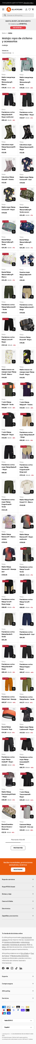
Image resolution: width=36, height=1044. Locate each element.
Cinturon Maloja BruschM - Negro (26, 338)
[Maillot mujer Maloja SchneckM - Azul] (27, 164)
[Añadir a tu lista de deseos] (14, 59)
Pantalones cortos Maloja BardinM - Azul (27, 633)
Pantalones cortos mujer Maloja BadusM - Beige (27, 434)
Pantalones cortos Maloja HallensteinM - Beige (27, 307)
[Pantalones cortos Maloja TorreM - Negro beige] (9, 586)
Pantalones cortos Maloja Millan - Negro (27, 113)
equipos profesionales (12, 942)
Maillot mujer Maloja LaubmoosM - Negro (27, 728)
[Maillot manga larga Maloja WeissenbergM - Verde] (27, 64)
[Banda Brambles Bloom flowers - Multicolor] (9, 811)
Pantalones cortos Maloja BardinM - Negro (8, 666)
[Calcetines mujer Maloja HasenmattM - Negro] (27, 132)
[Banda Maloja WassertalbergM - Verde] (9, 227)
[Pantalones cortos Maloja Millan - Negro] (27, 99)
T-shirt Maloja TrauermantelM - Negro (25, 794)
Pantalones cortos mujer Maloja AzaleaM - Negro (8, 759)
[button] (33, 9)
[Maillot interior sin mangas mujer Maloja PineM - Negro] (27, 357)
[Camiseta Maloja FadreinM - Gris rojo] (27, 811)
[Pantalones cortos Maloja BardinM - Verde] (9, 619)
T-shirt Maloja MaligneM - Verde (8, 403)
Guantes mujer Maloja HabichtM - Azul (26, 274)
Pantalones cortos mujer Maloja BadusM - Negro (9, 467)
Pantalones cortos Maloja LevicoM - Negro (8, 339)
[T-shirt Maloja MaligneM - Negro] (9, 419)
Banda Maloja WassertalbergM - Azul (26, 242)
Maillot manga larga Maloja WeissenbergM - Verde (26, 80)
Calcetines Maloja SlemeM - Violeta (8, 178)
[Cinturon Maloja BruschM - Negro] (27, 324)
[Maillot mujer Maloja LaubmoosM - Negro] (27, 714)
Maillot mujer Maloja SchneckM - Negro (8, 208)
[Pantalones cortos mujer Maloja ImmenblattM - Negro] (27, 744)
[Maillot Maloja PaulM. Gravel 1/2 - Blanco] (27, 487)
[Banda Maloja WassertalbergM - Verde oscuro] (27, 194)
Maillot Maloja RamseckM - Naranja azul (9, 569)
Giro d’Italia (24, 953)
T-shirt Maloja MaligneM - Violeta (26, 403)
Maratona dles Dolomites (19, 956)
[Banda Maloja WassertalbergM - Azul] (27, 227)
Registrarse (18, 869)
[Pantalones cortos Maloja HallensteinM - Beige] (27, 292)
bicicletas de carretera (18, 944)
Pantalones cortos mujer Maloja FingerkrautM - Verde (8, 503)
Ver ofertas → (18, 28)
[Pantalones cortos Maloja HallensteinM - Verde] (9, 292)
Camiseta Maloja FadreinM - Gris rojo (26, 825)
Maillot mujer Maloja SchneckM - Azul (26, 178)
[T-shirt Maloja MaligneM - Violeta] (27, 389)
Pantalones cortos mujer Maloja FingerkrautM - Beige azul (26, 468)
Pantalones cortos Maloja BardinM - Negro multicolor (8, 114)
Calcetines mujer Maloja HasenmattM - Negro (27, 147)
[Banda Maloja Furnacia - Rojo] (9, 714)
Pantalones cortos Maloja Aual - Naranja (9, 698)
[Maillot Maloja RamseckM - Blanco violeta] (9, 521)
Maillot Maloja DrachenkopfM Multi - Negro (9, 794)
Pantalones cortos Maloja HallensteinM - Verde (8, 307)
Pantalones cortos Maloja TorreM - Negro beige (8, 601)
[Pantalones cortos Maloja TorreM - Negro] (27, 586)
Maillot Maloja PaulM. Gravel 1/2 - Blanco (27, 501)
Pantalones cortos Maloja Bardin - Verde (27, 698)
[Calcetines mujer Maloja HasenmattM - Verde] (9, 132)
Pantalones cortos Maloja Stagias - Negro (26, 666)
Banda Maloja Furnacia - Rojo (7, 728)
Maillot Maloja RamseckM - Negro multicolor (26, 536)
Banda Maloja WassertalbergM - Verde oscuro (26, 209)
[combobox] (18, 15)
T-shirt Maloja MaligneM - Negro (8, 433)
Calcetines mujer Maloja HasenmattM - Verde (9, 147)
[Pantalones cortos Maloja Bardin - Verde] (27, 684)
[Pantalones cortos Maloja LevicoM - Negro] (9, 324)
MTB (28, 944)
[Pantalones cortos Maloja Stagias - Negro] (27, 651)
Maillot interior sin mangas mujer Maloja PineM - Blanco (9, 371)
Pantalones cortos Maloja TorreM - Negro (26, 601)
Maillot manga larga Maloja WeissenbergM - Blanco (8, 80)
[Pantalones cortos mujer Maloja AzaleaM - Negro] (9, 744)
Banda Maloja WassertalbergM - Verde (8, 242)
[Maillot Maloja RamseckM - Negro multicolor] (27, 521)
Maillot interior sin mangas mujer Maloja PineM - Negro (27, 372)
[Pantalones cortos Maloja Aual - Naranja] (9, 684)
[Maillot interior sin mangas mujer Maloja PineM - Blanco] (9, 357)
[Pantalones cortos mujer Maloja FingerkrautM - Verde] (9, 487)
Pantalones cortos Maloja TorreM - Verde (26, 569)
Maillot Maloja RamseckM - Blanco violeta (9, 536)
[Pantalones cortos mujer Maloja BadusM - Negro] (9, 452)
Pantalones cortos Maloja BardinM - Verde (8, 634)
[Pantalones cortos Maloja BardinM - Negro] (9, 651)
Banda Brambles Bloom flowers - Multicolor (7, 826)
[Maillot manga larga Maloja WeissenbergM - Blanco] (9, 64)
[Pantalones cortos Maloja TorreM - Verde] (27, 554)
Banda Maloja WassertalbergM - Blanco (8, 274)
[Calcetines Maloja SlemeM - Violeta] (9, 164)
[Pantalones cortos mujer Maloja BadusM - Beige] (27, 419)
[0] (29, 9)
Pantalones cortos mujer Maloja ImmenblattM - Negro (26, 760)
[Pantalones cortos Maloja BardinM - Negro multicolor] (9, 99)
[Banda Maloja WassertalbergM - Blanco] (9, 259)
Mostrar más (18, 848)
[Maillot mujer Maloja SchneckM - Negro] (9, 194)
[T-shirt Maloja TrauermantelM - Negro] (27, 779)
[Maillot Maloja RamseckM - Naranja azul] (9, 554)
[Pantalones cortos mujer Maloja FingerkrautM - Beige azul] (27, 452)
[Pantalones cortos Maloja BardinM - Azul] (27, 619)
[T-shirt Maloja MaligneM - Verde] (9, 389)
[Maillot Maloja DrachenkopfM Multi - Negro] (9, 779)
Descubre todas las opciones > (26, 4)
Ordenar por (5, 50)
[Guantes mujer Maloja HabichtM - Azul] (27, 259)
